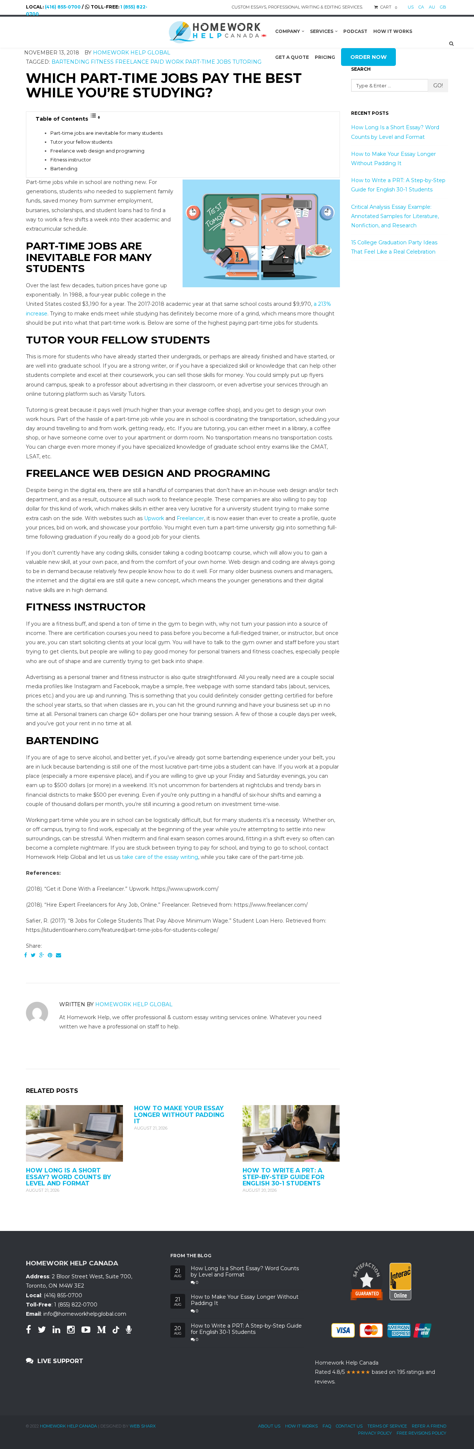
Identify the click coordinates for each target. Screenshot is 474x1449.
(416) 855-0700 (63, 7)
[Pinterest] (50, 955)
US (411, 7)
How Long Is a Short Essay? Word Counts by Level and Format (68, 1177)
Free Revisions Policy (421, 1433)
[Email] (58, 955)
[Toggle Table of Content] (95, 117)
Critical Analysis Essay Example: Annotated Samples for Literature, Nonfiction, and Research (395, 216)
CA (421, 7)
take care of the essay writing (160, 857)
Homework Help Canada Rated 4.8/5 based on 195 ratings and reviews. (375, 1372)
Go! (438, 85)
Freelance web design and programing (97, 151)
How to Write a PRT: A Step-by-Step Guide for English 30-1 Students (283, 1177)
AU (432, 7)
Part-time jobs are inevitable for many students (106, 133)
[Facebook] (25, 955)
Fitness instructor (70, 160)
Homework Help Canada (68, 1426)
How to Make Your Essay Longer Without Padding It (179, 1115)
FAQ (327, 1426)
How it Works (301, 1426)
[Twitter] (33, 955)
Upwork (154, 518)
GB (443, 7)
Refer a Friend (429, 1426)
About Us (269, 1426)
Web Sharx (143, 1426)
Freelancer (190, 518)
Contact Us (349, 1426)
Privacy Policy (375, 1433)
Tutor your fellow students (81, 142)
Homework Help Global (134, 1004)
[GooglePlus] (41, 955)
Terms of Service (387, 1426)
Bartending (63, 168)
